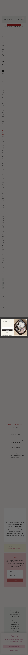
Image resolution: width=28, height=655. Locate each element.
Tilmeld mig (7, 330)
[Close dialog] (26, 319)
